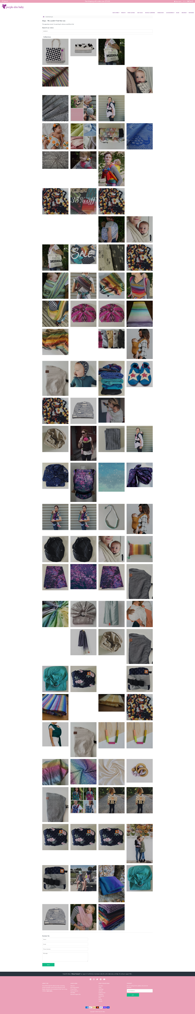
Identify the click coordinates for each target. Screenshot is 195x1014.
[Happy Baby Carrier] (111, 338)
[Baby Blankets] (83, 47)
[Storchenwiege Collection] (55, 707)
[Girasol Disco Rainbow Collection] (83, 286)
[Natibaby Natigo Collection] (140, 439)
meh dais (101, 991)
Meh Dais (140, 12)
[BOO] (55, 108)
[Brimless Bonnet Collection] (83, 108)
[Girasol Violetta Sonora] (83, 314)
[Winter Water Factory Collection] (55, 917)
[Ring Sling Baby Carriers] (55, 614)
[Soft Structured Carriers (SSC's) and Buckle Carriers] (83, 679)
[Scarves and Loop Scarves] (111, 642)
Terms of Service (74, 991)
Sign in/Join (178, 1)
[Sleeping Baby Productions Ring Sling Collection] (55, 679)
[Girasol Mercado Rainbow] (140, 286)
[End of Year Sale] (83, 201)
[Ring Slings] (83, 614)
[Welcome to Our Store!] (140, 878)
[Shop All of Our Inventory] (140, 646)
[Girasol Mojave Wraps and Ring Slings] (55, 314)
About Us (72, 985)
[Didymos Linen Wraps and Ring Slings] (83, 136)
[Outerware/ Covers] (55, 549)
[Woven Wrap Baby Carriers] (111, 917)
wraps (100, 987)
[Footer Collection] (140, 257)
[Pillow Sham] (140, 549)
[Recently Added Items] (140, 581)
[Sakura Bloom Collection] (83, 642)
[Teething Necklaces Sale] (140, 735)
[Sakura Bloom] (111, 614)
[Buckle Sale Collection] (111, 108)
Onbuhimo (161, 12)
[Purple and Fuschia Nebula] (55, 577)
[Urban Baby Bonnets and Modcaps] (83, 878)
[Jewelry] (55, 411)
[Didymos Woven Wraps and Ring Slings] (140, 136)
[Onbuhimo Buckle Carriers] (140, 519)
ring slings (101, 989)
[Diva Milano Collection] (55, 160)
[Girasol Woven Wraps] (140, 314)
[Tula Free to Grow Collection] (140, 843)
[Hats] (83, 374)
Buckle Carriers (150, 12)
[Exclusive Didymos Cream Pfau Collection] (140, 229)
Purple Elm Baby (101, 1011)
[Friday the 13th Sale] (55, 286)
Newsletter (72, 992)
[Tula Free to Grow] (55, 837)
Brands (184, 12)
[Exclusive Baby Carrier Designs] (111, 229)
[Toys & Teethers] (140, 770)
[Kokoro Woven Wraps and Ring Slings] (111, 410)
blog (100, 997)
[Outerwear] (83, 549)
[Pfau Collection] (111, 549)
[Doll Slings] (83, 160)
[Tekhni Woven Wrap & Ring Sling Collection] (83, 771)
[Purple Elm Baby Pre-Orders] (83, 576)
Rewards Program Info (75, 994)
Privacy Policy (73, 989)
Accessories (170, 12)
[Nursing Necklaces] (111, 517)
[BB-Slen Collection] (55, 77)
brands (100, 999)
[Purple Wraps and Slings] (111, 577)
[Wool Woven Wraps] (83, 917)
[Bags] (111, 52)
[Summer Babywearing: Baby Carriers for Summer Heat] (83, 739)
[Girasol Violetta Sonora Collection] (111, 314)
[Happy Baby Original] (55, 378)
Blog (177, 12)
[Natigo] (55, 517)
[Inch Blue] (140, 374)
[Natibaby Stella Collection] (111, 477)
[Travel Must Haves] (55, 804)
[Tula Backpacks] (111, 800)
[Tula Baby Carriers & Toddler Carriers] (83, 800)
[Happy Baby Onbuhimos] (140, 344)
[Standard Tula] (140, 679)
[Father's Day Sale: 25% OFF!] (83, 254)
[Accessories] (55, 52)
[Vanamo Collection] (111, 883)
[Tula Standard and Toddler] (55, 878)
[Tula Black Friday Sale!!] (140, 800)
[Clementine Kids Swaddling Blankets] (55, 136)
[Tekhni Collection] (55, 772)
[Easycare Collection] (111, 168)
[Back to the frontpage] (44, 17)
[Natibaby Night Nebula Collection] (55, 476)
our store (101, 985)
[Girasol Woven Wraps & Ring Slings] (55, 342)
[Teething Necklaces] (111, 735)
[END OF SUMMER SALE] (55, 201)
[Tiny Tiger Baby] (111, 772)
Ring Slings (131, 12)
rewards (100, 1001)
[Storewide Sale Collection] (140, 707)
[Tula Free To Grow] (111, 837)
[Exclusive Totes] (55, 257)
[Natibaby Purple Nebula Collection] (83, 482)
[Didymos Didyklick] (111, 136)
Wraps (123, 12)
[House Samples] (111, 378)
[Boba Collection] (140, 80)
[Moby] (111, 439)
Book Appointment (74, 987)
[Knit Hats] (83, 411)
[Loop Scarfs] (55, 439)
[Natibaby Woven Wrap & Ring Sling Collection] (140, 475)
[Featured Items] (111, 257)
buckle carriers (102, 992)
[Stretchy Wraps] (55, 734)
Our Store (116, 12)
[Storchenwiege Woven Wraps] (111, 703)
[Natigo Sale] (83, 517)
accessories (101, 996)
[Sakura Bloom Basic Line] (140, 614)
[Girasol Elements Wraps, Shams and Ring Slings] (111, 286)
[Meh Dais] (83, 443)
